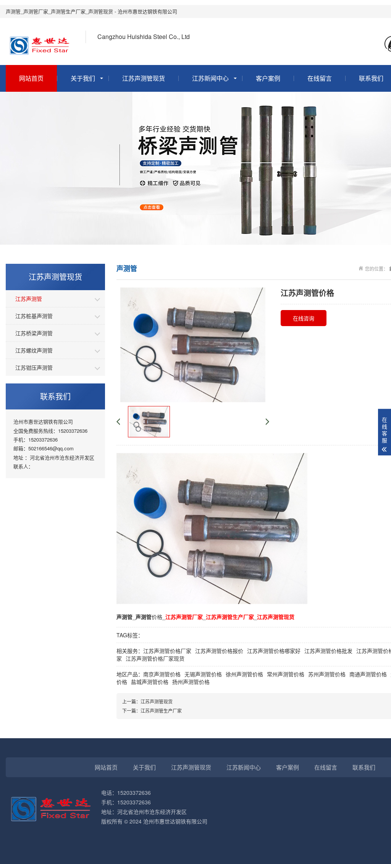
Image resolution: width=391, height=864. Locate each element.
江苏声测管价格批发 (328, 650)
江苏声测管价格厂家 (167, 650)
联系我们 (363, 767)
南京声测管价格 (162, 674)
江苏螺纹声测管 (34, 350)
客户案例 (268, 78)
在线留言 (319, 78)
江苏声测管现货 (143, 78)
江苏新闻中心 (210, 78)
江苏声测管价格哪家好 (274, 650)
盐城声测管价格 (149, 681)
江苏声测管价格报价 (219, 650)
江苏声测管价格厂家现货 (155, 658)
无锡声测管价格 (203, 674)
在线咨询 (303, 318)
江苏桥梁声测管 (34, 333)
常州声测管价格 (285, 674)
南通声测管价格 (368, 674)
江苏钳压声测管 (34, 367)
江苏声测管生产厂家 (161, 710)
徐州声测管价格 (244, 674)
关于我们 (83, 78)
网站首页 (31, 78)
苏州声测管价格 (327, 674)
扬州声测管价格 (191, 681)
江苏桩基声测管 (34, 316)
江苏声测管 (28, 298)
